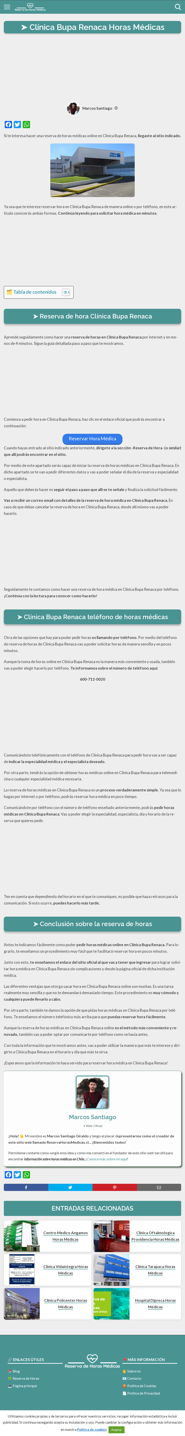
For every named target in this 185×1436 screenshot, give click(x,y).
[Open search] (178, 7)
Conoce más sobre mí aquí (107, 1159)
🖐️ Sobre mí (131, 1371)
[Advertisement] (92, 68)
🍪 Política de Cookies (139, 1386)
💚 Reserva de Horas (23, 1378)
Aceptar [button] (116, 1429)
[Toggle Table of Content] (64, 292)
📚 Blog (14, 1371)
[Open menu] (7, 7)
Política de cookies (92, 1429)
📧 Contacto (131, 1378)
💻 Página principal (22, 1386)
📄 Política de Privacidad (141, 1393)
